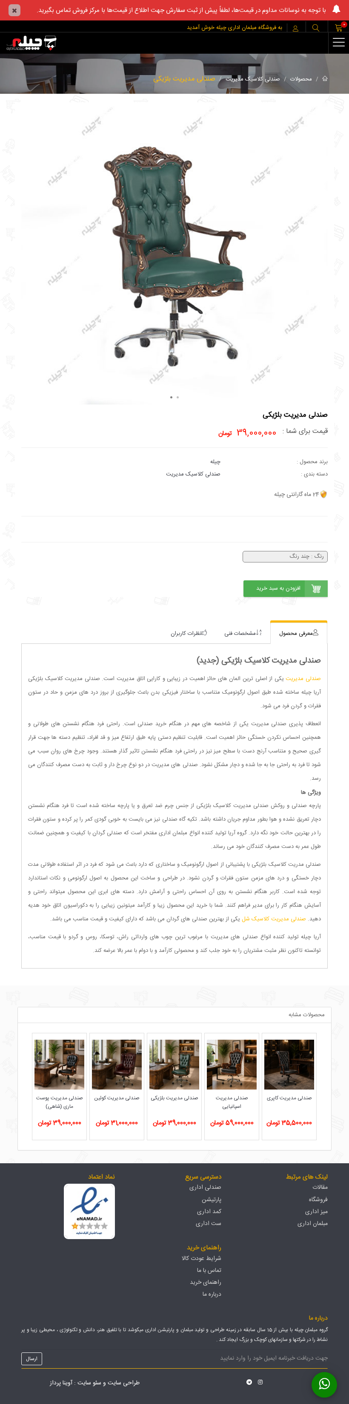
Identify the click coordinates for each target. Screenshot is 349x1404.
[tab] (298, 633)
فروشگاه (318, 1200)
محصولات (301, 79)
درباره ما (212, 1294)
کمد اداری (209, 1212)
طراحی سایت (124, 1383)
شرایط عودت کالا (201, 1259)
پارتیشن (211, 1200)
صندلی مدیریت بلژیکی (184, 79)
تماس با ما (209, 1271)
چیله (215, 462)
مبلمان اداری (313, 1224)
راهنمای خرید (205, 1282)
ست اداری (208, 1224)
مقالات (320, 1187)
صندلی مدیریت (303, 678)
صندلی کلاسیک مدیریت (253, 79)
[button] (316, 28)
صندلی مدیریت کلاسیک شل (275, 919)
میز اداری (316, 1212)
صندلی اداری (205, 1187)
